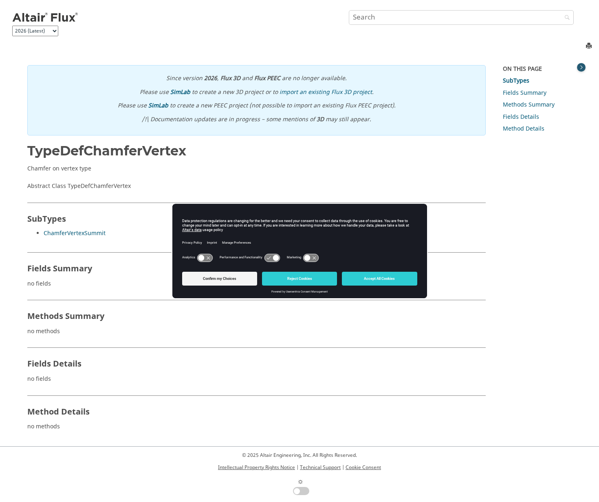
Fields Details (521, 117)
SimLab (180, 92)
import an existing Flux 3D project (326, 92)
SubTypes (516, 80)
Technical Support (320, 467)
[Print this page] (589, 46)
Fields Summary (524, 93)
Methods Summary (529, 104)
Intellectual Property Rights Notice (256, 467)
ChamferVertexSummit (75, 233)
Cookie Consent (363, 467)
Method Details (523, 128)
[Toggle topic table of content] (581, 67)
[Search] (565, 18)
